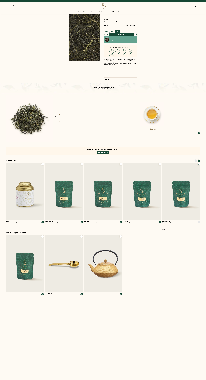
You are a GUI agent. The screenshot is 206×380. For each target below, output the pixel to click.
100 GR (112, 31)
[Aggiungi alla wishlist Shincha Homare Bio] (199, 164)
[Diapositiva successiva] (199, 160)
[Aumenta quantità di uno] (107, 34)
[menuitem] (191, 6)
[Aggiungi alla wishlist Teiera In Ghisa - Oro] (121, 236)
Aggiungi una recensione (103, 152)
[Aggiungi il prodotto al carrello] (42, 222)
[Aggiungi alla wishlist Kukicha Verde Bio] (160, 164)
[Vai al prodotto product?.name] (25, 191)
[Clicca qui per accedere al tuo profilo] (195, 6)
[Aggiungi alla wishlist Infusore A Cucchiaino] (81, 236)
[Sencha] (84, 37)
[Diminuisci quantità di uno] (105, 34)
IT (190, 5)
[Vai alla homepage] (103, 6)
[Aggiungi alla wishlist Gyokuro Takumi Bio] (81, 164)
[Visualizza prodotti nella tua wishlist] (197, 6)
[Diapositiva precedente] (196, 160)
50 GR (107, 31)
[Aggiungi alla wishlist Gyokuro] (42, 164)
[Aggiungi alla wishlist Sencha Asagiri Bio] (121, 164)
